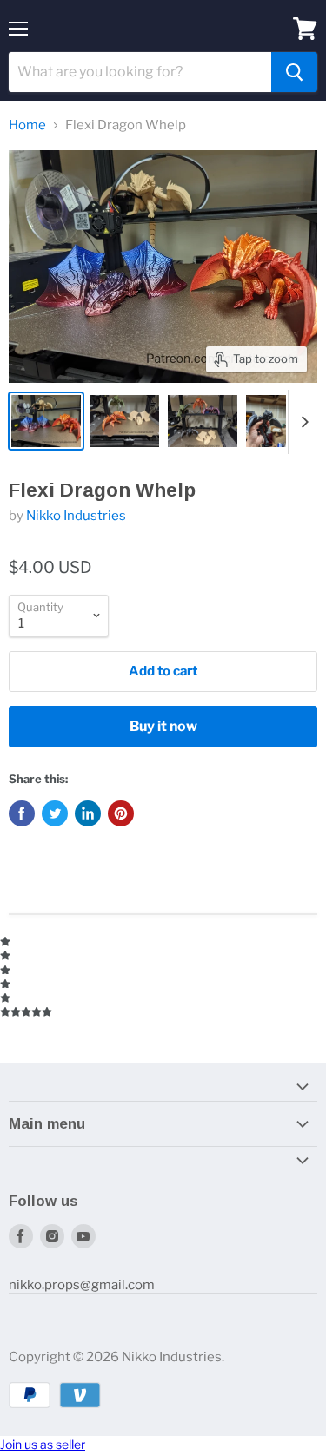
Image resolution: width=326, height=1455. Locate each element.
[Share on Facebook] (22, 813)
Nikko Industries (76, 515)
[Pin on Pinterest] (121, 813)
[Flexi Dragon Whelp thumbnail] (46, 421)
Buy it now (163, 726)
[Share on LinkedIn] (88, 813)
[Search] (294, 72)
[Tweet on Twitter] (55, 813)
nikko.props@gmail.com (82, 1285)
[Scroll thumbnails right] (302, 422)
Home (27, 125)
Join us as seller (42, 1444)
